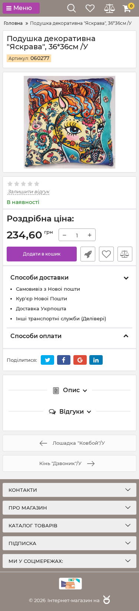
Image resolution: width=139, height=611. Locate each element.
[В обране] (106, 254)
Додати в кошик (41, 254)
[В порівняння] (125, 254)
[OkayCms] (106, 600)
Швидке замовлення (87, 254)
